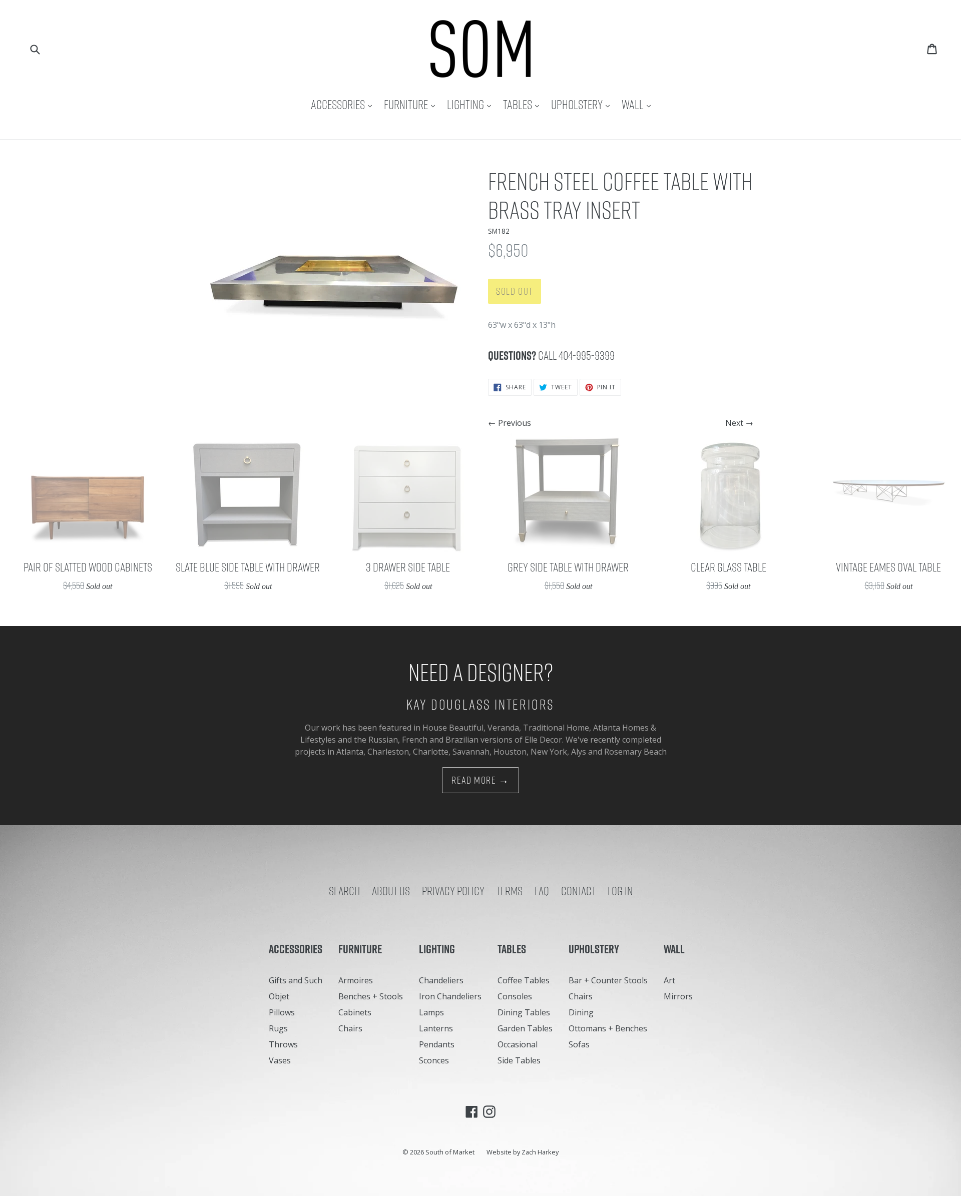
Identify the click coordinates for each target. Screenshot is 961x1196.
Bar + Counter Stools (608, 980)
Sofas (579, 1044)
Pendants (436, 1044)
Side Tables (519, 1060)
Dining (581, 1012)
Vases (280, 1060)
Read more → (480, 780)
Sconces (434, 1060)
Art (669, 980)
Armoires (355, 980)
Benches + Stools (370, 996)
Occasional (518, 1044)
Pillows (282, 1012)
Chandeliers (441, 980)
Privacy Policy (453, 890)
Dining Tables (524, 1012)
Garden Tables (525, 1028)
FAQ (542, 890)
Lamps (431, 1012)
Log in (620, 890)
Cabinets (354, 1012)
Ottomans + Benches (608, 1028)
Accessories (344, 104)
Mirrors (678, 996)
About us (391, 890)
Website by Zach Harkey (523, 1151)
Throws (283, 1044)
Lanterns (436, 1028)
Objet (279, 996)
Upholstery (583, 104)
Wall (639, 104)
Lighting (471, 104)
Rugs (278, 1028)
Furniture (412, 104)
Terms (510, 890)
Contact (578, 890)
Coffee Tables (524, 980)
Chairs (350, 1028)
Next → (739, 422)
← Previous (509, 422)
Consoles (515, 996)
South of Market (449, 1151)
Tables (523, 104)
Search (344, 890)
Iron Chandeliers (450, 996)
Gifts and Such (295, 980)
